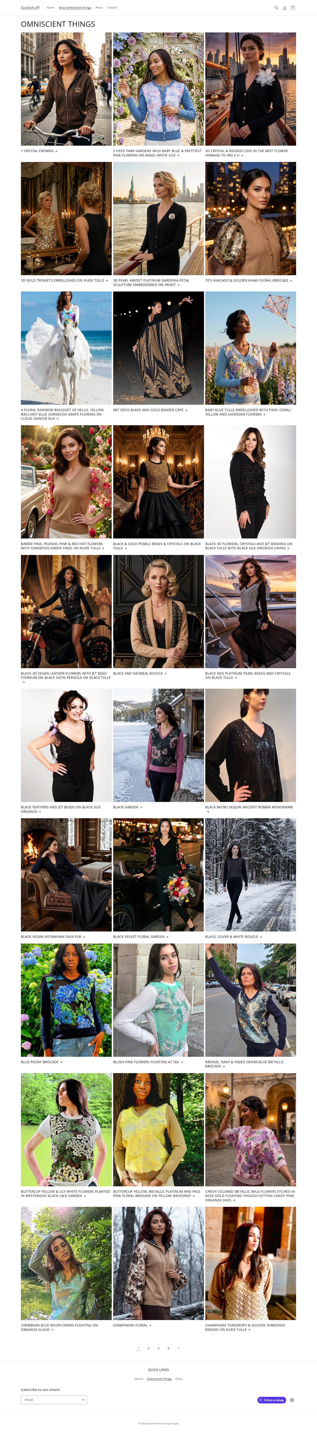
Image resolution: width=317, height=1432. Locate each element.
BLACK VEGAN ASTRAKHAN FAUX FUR (51, 937)
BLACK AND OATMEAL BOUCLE (138, 673)
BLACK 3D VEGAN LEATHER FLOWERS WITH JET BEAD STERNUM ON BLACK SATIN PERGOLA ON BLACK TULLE (66, 675)
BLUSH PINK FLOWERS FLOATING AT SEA (146, 1062)
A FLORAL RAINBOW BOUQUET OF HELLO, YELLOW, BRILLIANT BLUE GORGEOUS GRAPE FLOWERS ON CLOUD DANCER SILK (63, 414)
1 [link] (139, 1348)
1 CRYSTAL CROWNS (37, 151)
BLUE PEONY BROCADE (40, 1062)
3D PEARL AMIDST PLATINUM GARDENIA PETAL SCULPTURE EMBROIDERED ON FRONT (151, 282)
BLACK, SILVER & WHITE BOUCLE (231, 937)
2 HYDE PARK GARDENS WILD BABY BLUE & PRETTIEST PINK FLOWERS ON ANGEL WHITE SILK (157, 153)
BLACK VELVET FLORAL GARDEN (139, 937)
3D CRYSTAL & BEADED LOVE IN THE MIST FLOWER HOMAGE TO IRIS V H (246, 153)
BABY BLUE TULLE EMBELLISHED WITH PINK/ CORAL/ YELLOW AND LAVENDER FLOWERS (248, 412)
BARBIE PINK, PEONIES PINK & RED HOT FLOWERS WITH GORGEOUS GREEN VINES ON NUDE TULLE (62, 546)
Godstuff (151, 1423)
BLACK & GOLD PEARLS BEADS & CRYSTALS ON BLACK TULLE (157, 546)
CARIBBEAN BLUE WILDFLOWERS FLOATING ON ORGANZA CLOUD (59, 1327)
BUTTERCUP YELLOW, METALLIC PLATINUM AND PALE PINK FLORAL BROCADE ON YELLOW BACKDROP (156, 1193)
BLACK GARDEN (126, 807)
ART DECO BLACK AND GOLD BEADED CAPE (148, 410)
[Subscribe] (83, 1400)
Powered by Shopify (168, 1423)
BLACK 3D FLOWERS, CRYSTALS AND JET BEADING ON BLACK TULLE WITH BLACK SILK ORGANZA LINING (248, 546)
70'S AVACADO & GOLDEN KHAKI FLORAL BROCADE (246, 280)
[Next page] (178, 1348)
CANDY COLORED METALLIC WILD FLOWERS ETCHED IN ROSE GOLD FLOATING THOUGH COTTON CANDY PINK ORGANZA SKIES (250, 1195)
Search (138, 1379)
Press (179, 1379)
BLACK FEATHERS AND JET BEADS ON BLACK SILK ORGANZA (61, 809)
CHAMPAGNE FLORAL (130, 1325)
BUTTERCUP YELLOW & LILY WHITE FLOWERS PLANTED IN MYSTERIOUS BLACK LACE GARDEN (65, 1193)
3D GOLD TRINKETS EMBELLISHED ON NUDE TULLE (62, 280)
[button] (277, 8)
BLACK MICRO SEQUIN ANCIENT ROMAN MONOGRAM (249, 807)
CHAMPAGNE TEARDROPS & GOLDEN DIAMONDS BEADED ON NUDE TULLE (245, 1327)
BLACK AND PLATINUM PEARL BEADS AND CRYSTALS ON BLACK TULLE (248, 675)
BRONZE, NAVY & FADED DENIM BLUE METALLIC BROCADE (244, 1064)
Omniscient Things (159, 1379)
